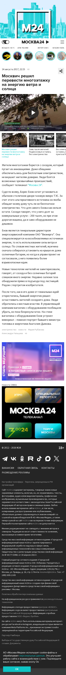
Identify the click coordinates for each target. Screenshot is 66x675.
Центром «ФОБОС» (48, 607)
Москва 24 (33, 42)
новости (22, 330)
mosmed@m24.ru (48, 572)
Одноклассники (22, 459)
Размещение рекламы (16, 472)
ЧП (28, 69)
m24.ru (10, 489)
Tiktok (39, 459)
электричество (9, 330)
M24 (19, 447)
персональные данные (32, 655)
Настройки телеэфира (12, 482)
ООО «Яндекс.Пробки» (28, 616)
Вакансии (8, 468)
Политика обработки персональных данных (22, 594)
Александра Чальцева (12, 333)
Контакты (47, 468)
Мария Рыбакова (36, 330)
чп (26, 333)
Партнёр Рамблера (11, 635)
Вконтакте (13, 459)
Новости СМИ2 (9, 385)
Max (48, 459)
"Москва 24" (35, 185)
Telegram (5, 459)
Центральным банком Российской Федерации (30, 612)
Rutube (31, 459)
